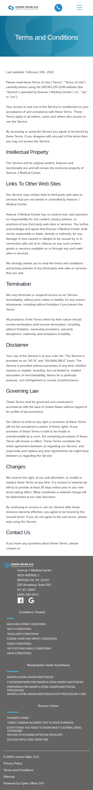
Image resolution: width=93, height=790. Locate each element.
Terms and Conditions (18, 770)
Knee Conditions (19, 643)
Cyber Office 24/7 (33, 783)
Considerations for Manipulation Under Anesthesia (45, 682)
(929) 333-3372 (28, 594)
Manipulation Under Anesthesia (30, 677)
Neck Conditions (19, 629)
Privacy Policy (12, 763)
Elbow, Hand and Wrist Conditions (32, 638)
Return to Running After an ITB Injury (35, 734)
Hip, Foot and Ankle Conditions (29, 648)
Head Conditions (19, 653)
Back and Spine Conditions (26, 624)
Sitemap (9, 776)
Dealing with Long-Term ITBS (27, 739)
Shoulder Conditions (23, 634)
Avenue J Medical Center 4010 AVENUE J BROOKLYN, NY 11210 (34, 575)
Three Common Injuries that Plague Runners (40, 722)
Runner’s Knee (18, 717)
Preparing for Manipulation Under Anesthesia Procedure (41, 688)
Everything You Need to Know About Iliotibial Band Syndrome (44, 729)
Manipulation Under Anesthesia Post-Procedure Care (46, 694)
